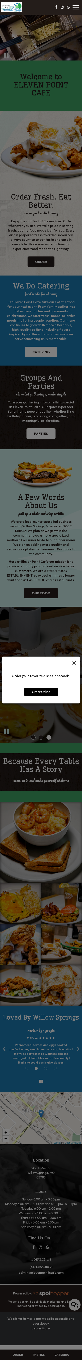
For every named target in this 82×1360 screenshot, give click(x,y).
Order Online (41, 692)
